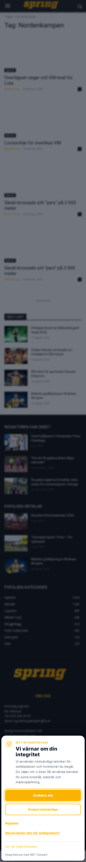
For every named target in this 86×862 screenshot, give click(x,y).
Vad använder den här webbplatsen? (32, 833)
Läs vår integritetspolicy (21, 846)
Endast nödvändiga (43, 809)
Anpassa (11, 823)
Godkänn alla (43, 795)
